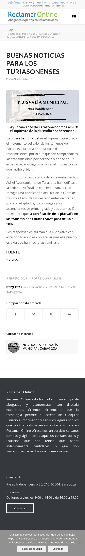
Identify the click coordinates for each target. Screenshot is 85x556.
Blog (9, 30)
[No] (80, 543)
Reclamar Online (49, 278)
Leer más (58, 548)
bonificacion (34, 287)
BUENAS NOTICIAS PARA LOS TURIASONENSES (35, 63)
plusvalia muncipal (61, 287)
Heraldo (12, 259)
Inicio (25, 33)
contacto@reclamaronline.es (44, 5)
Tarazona (14, 292)
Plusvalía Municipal (48, 33)
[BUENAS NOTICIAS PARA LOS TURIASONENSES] (42, 106)
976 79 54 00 (31, 2)
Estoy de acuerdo (32, 548)
